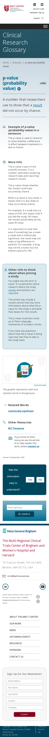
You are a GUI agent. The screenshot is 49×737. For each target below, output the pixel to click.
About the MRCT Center (24, 616)
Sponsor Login (38, 9)
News (13, 630)
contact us (33, 446)
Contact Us (16, 656)
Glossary (17, 62)
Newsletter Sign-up (37, 12)
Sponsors (15, 649)
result (37, 105)
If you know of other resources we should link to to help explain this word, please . (27, 441)
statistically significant (21, 411)
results (12, 290)
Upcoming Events (20, 636)
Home (6, 62)
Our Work (15, 623)
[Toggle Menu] (45, 26)
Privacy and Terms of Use (42, 729)
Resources (16, 643)
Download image (40, 385)
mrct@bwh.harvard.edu (18, 576)
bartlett (15, 735)
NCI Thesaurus (16, 428)
